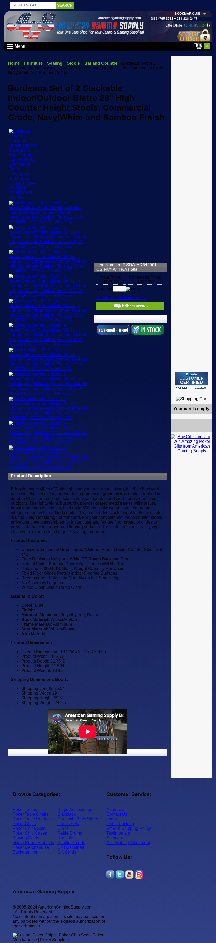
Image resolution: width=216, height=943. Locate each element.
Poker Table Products (33, 819)
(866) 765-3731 (162, 19)
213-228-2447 (186, 19)
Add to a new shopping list (121, 297)
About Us (115, 809)
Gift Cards (66, 852)
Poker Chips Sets (29, 828)
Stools (73, 63)
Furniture (33, 63)
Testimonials (118, 833)
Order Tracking (120, 823)
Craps (63, 828)
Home (14, 63)
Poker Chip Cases (30, 833)
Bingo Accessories (74, 809)
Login (111, 819)
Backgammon (25, 852)
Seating (54, 63)
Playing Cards (26, 838)
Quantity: (104, 288)
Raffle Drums (69, 833)
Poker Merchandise (31, 847)
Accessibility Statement (128, 842)
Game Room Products (33, 842)
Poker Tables (25, 809)
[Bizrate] (205, 393)
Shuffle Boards (71, 842)
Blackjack (66, 814)
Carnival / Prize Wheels (79, 819)
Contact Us (116, 814)
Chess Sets (68, 823)
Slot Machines (70, 847)
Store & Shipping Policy (128, 828)
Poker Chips (24, 823)
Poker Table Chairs (30, 814)
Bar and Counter (100, 63)
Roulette (65, 838)
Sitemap (114, 838)
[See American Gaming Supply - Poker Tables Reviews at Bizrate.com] (191, 381)
